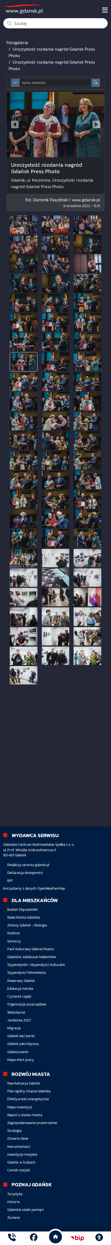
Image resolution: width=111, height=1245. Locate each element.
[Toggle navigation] (105, 10)
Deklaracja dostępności (25, 872)
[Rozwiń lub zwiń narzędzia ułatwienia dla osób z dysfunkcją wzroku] (99, 1238)
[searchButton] (95, 82)
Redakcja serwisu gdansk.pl (28, 864)
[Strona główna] (12, 1238)
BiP (10, 880)
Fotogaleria (17, 42)
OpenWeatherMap (51, 888)
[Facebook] (33, 1238)
